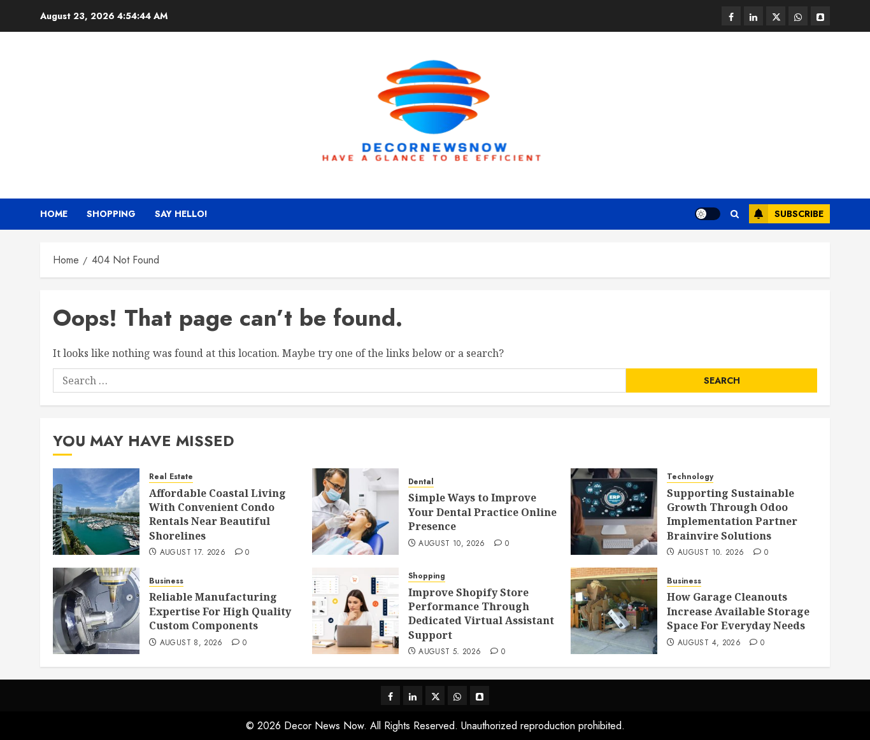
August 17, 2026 (192, 553)
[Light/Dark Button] (707, 213)
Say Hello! (181, 213)
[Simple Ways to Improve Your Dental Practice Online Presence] (355, 511)
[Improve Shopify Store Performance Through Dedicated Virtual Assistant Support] (355, 611)
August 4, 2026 (709, 643)
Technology (690, 476)
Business (166, 581)
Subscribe (799, 213)
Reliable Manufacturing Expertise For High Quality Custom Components (220, 611)
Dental (421, 482)
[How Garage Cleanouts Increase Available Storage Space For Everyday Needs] (614, 611)
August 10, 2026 (451, 544)
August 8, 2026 (191, 643)
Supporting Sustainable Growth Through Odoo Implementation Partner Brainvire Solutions (732, 514)
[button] (735, 214)
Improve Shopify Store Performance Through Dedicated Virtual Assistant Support (481, 613)
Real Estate (171, 476)
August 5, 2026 (449, 652)
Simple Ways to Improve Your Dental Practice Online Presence (482, 512)
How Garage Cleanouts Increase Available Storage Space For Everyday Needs (738, 611)
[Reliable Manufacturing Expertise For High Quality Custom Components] (96, 611)
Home (54, 213)
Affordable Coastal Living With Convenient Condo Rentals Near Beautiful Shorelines (217, 514)
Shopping (111, 213)
